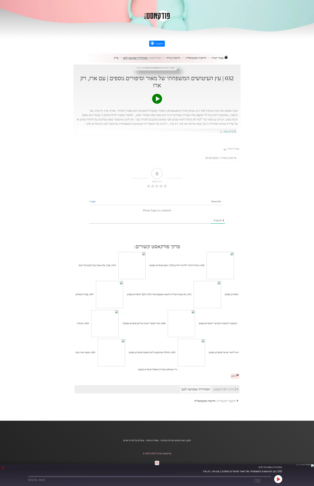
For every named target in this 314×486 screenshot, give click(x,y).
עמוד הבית (218, 58)
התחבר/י (158, 43)
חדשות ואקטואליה (196, 58)
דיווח (233, 376)
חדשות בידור (173, 58)
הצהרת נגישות (152, 440)
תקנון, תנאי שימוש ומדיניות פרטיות (175, 440)
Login (92, 201)
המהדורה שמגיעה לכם (135, 58)
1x (257, 480)
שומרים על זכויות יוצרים (133, 440)
